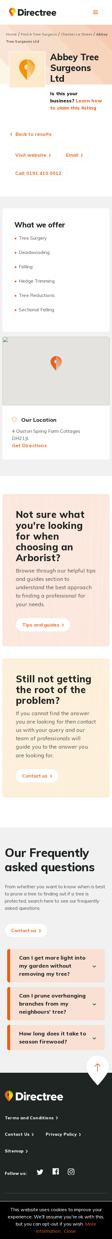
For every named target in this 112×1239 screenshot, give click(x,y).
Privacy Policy (61, 1134)
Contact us (35, 776)
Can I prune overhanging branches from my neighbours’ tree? (52, 1003)
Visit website (31, 155)
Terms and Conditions (29, 1118)
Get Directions (29, 445)
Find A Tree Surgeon (39, 34)
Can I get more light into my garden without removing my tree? (52, 965)
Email (72, 155)
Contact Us (17, 1134)
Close (70, 1231)
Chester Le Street (76, 34)
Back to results (33, 134)
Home (11, 34)
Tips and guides (41, 625)
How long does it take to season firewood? (52, 1037)
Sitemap (14, 1151)
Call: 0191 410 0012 (38, 173)
